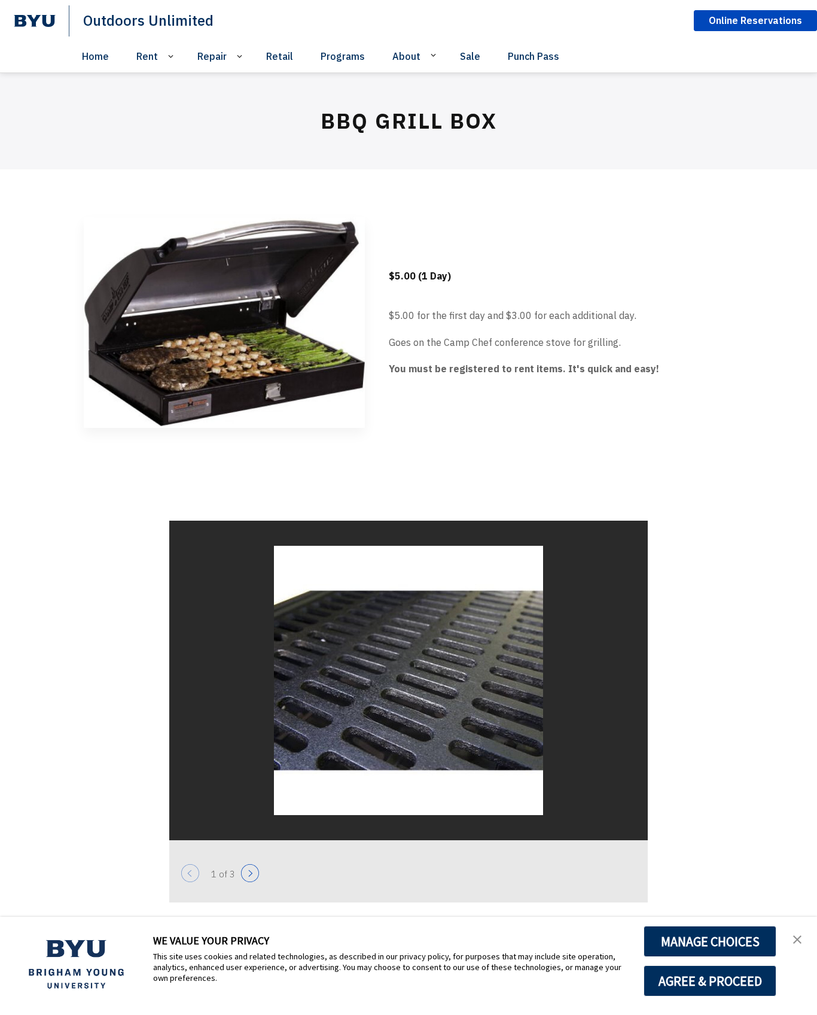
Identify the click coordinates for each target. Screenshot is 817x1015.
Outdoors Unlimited (148, 20)
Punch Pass (533, 56)
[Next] (250, 873)
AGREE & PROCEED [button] (710, 981)
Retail (279, 56)
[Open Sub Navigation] (172, 56)
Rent (147, 56)
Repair (212, 56)
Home (95, 56)
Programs (343, 56)
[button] (797, 938)
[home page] (35, 21)
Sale (470, 56)
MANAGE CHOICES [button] (710, 941)
